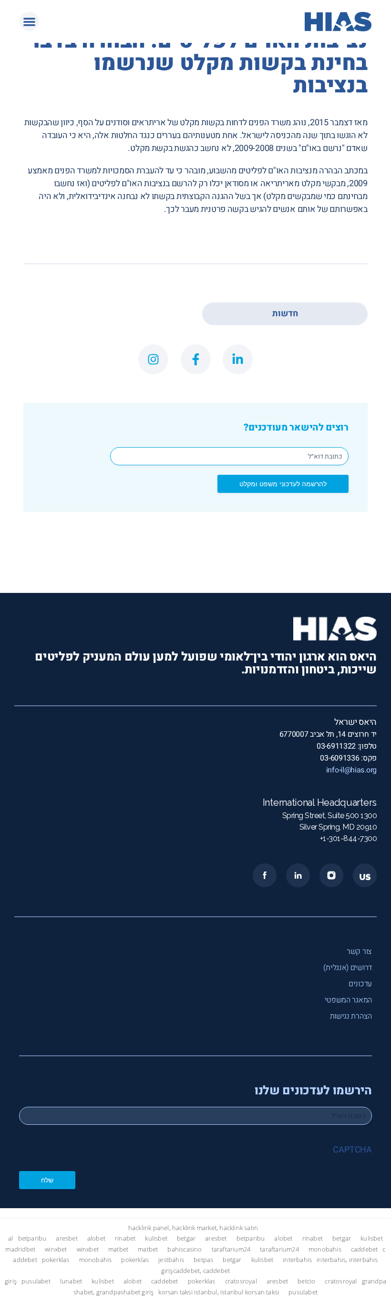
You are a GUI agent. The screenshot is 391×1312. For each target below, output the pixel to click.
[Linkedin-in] (238, 359)
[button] (29, 21)
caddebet (364, 1249)
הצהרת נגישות (351, 1016)
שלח (47, 1179)
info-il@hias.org (351, 770)
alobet (96, 1238)
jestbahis (171, 1260)
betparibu (32, 1238)
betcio (306, 1281)
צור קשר (359, 951)
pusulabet (36, 1281)
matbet (118, 1249)
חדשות (285, 313)
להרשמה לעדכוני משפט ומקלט (283, 483)
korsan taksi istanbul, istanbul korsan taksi (218, 1292)
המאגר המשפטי (348, 1000)
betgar (186, 1238)
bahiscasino (184, 1249)
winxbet (56, 1249)
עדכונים (360, 984)
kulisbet (156, 1238)
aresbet (66, 1238)
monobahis (325, 1249)
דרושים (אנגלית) (347, 967)
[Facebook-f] (196, 359)
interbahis (297, 1260)
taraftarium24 (231, 1249)
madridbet (20, 1249)
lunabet (71, 1281)
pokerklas (56, 1260)
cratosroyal (241, 1281)
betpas (203, 1260)
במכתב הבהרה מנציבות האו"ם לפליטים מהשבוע (288, 170)
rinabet (125, 1238)
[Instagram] (153, 359)
